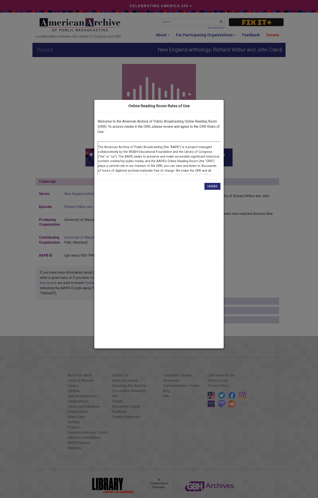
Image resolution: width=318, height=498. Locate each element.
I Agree (212, 186)
